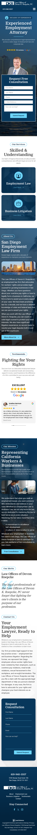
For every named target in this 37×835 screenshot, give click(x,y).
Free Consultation (11, 551)
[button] (7, 9)
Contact (18, 799)
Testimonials (26, 796)
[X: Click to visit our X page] (18, 810)
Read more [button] (7, 420)
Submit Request (18, 115)
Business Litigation (13, 796)
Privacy (31, 823)
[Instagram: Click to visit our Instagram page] (22, 810)
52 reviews (22, 392)
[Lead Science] (18, 820)
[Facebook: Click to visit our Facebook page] (14, 810)
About (11, 794)
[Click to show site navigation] (34, 9)
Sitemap (26, 823)
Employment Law (21, 794)
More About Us (10, 337)
